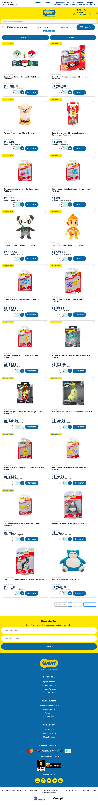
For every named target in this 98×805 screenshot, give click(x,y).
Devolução (49, 713)
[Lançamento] (25, 72)
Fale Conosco (49, 709)
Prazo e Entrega (49, 692)
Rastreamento (49, 716)
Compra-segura (49, 685)
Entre (78, 12)
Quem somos (49, 682)
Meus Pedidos (49, 737)
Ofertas (87, 27)
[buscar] (94, 21)
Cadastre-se (81, 15)
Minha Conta (49, 730)
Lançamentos (43, 27)
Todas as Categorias (16, 27)
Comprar (31, 92)
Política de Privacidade (49, 689)
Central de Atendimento (49, 706)
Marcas (64, 27)
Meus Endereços (49, 733)
